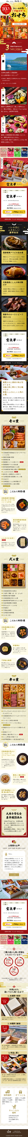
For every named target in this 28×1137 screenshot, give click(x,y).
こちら (21, 219)
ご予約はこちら (17, 212)
